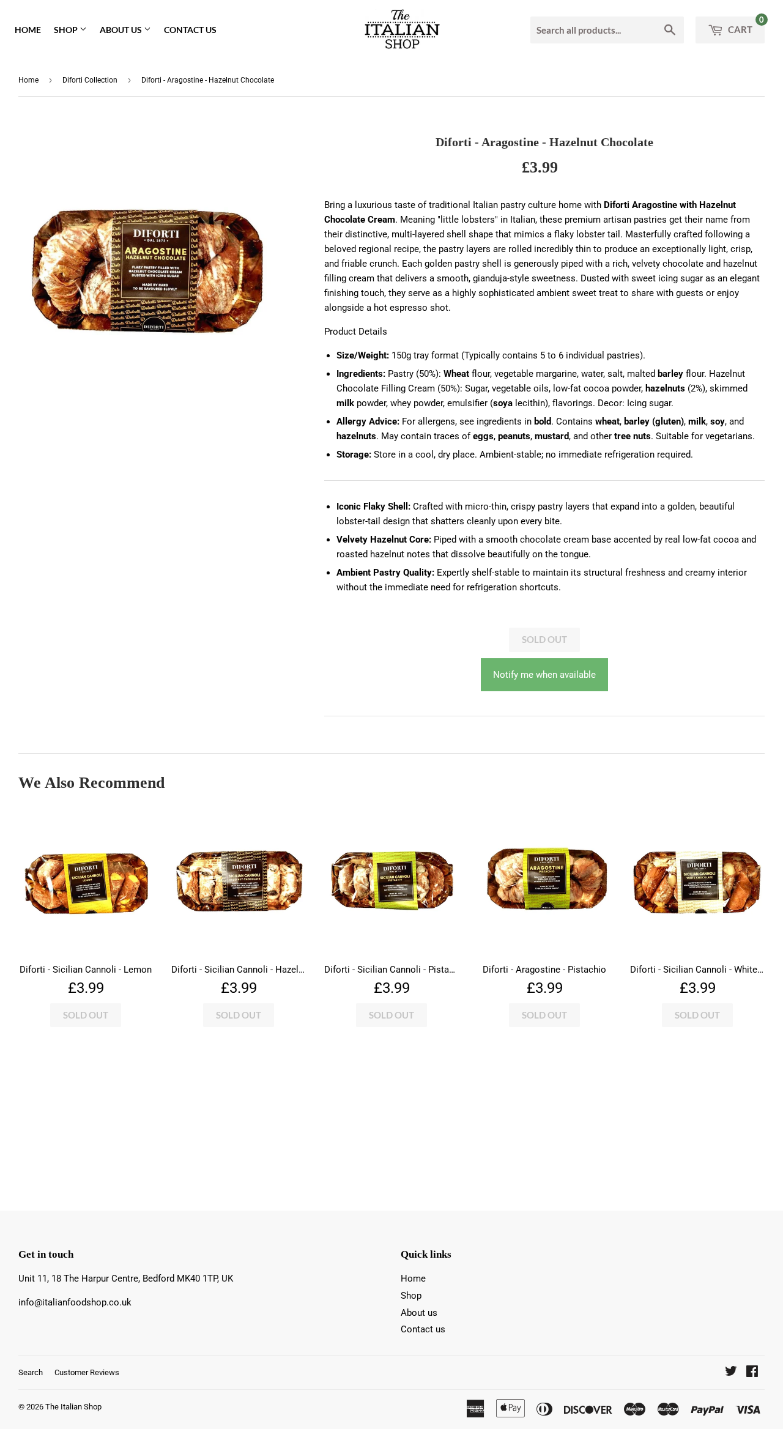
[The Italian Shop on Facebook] (752, 1372)
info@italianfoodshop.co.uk (75, 1302)
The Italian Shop (73, 1406)
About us (122, 29)
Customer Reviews (86, 1372)
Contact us (190, 29)
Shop (67, 29)
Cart (745, 26)
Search (30, 1372)
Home (28, 29)
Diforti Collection (89, 80)
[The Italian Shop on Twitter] (731, 1372)
